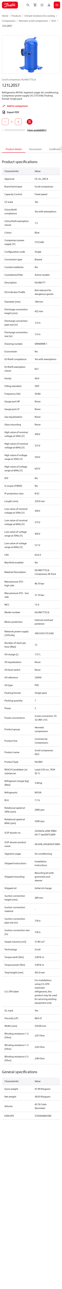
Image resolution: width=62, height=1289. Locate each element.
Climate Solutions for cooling (39, 15)
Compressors (8, 20)
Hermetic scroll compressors (33, 20)
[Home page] (10, 5)
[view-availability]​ (36, 130)
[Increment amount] (18, 121)
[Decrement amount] (5, 121)
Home (5, 15)
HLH (53, 20)
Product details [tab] (14, 149)
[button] (41, 5)
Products (16, 15)
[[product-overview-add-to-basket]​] (29, 122)
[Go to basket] (34, 5)
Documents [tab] (35, 149)
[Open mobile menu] (57, 5)
